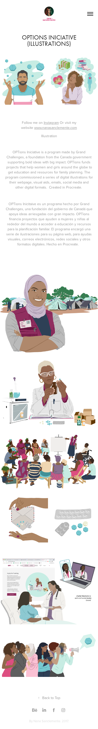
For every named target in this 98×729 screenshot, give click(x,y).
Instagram (51, 122)
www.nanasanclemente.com (55, 127)
